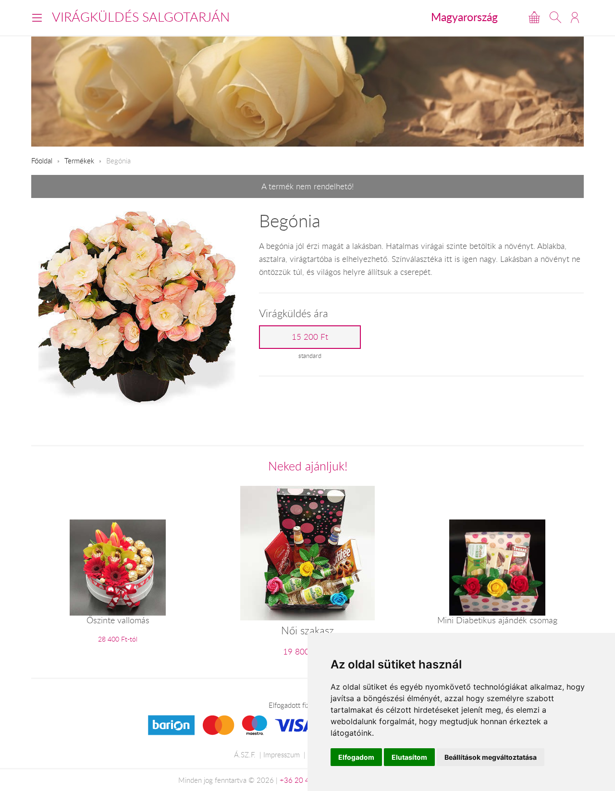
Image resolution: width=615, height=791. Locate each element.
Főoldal (41, 160)
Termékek (79, 160)
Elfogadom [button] (356, 757)
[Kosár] (534, 17)
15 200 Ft (310, 337)
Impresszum (281, 754)
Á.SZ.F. (245, 754)
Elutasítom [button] (409, 757)
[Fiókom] (575, 17)
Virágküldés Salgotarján (141, 16)
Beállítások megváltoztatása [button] (490, 757)
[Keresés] (555, 17)
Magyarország (464, 17)
